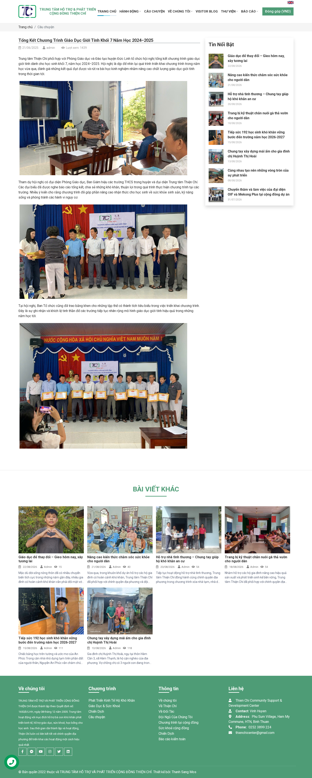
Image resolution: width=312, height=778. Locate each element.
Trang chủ (25, 27)
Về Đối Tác (166, 711)
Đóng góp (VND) (278, 11)
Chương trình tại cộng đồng (178, 723)
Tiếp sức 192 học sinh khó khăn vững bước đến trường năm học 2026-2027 (47, 640)
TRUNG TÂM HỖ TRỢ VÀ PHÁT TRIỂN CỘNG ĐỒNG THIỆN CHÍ (106, 772)
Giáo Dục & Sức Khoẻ (104, 706)
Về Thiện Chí (168, 706)
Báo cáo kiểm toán (172, 739)
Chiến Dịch (96, 711)
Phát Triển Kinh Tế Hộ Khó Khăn (112, 700)
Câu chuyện (46, 27)
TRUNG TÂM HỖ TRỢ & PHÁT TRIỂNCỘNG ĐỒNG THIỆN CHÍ (67, 11)
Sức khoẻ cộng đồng (174, 728)
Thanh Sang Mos (184, 772)
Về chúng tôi (168, 700)
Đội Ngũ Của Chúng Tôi (176, 717)
